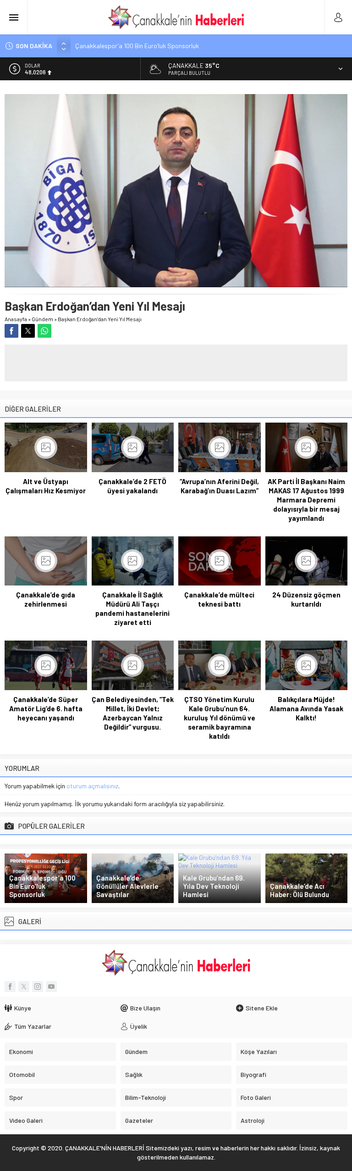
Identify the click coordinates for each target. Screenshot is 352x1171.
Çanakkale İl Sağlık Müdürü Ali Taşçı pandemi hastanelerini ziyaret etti (132, 608)
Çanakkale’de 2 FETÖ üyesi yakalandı (132, 486)
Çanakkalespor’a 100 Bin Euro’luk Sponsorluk (137, 46)
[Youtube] (51, 986)
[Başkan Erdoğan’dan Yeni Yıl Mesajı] (176, 283)
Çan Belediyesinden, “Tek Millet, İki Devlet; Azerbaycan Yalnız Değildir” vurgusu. (133, 713)
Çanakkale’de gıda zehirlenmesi (45, 599)
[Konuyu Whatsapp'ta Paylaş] (44, 331)
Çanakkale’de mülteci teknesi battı (219, 599)
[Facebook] (10, 986)
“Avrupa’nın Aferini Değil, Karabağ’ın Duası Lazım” (219, 486)
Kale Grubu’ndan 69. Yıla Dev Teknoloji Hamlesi (214, 886)
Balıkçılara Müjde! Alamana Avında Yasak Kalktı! (306, 708)
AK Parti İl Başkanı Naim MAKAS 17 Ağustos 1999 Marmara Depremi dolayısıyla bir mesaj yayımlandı (306, 499)
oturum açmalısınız (92, 786)
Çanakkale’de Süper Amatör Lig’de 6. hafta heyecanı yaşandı (45, 708)
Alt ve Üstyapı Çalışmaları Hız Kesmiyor (46, 486)
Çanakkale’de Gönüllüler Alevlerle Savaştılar (127, 886)
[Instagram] (37, 986)
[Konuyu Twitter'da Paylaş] (28, 331)
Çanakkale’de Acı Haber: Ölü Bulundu (299, 890)
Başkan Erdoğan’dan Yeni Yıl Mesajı (100, 319)
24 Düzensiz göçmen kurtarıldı (306, 599)
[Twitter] (23, 986)
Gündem (42, 319)
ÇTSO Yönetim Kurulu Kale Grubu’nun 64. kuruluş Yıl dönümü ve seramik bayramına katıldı (219, 717)
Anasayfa (16, 319)
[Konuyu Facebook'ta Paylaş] (11, 331)
